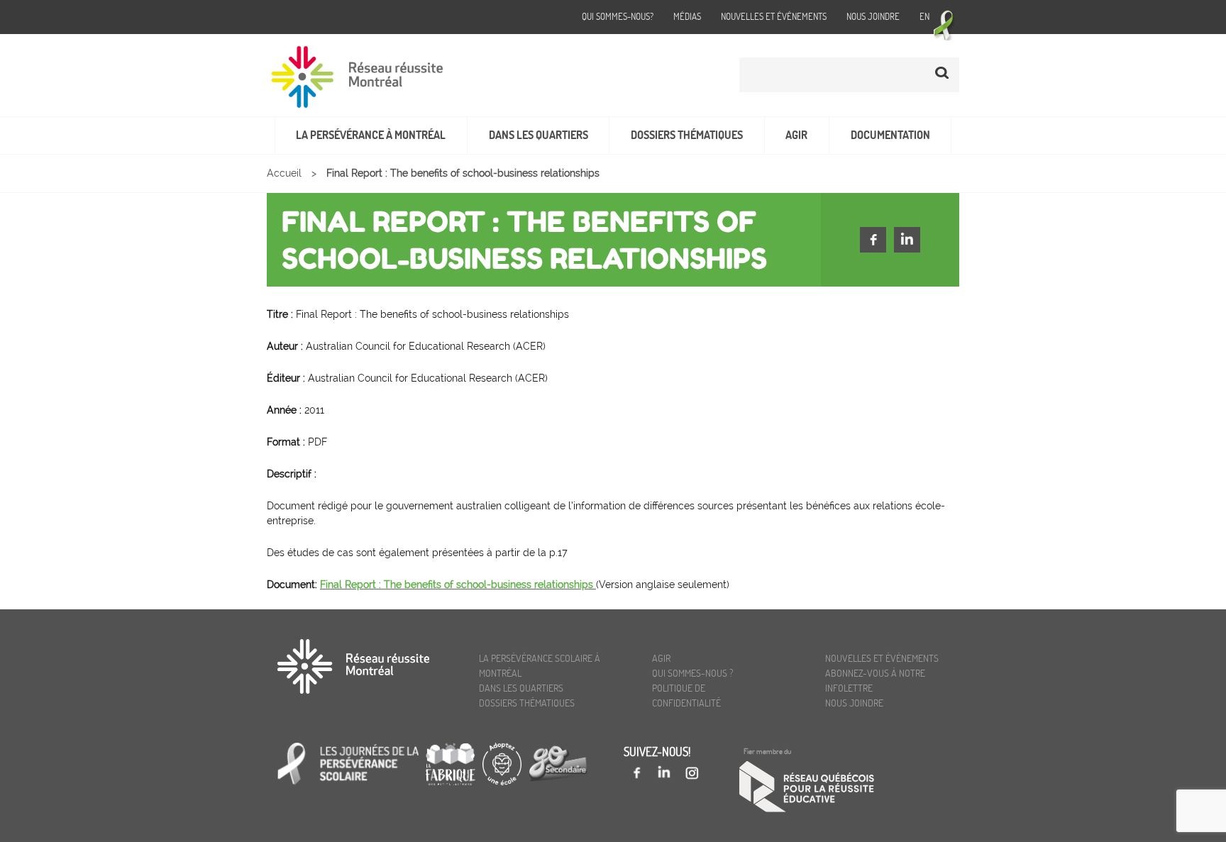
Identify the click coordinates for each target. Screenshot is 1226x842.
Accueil (284, 173)
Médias (687, 16)
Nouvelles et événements (774, 16)
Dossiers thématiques (687, 135)
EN (924, 16)
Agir (796, 135)
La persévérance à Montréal (371, 135)
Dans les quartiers (538, 135)
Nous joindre (873, 16)
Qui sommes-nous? (617, 16)
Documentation (890, 135)
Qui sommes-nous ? (693, 673)
